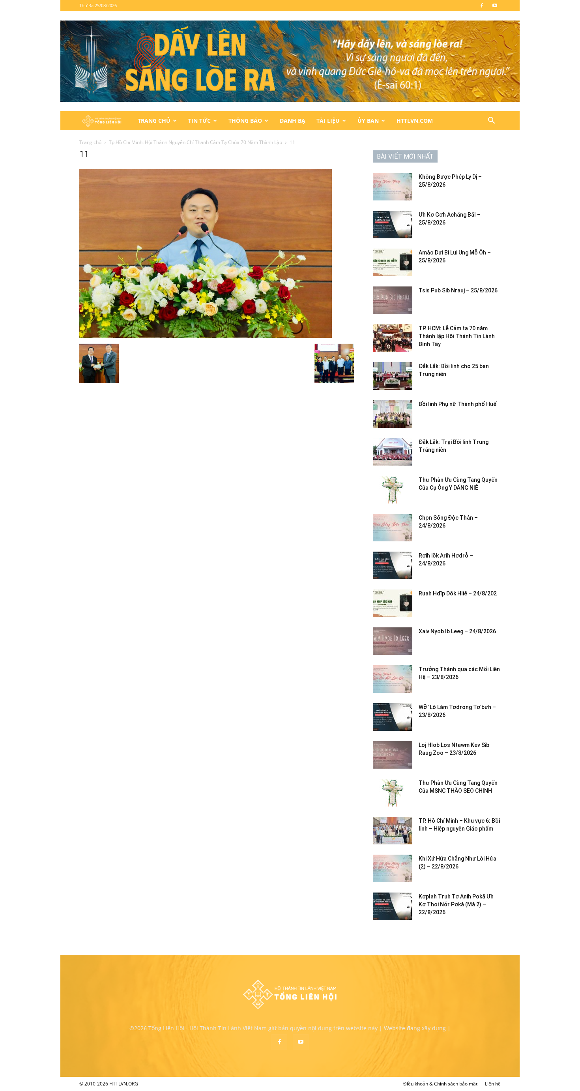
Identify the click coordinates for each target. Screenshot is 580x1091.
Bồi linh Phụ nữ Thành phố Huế (457, 404)
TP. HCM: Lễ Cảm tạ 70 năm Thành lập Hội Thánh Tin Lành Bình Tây (457, 336)
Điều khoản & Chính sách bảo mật (440, 1083)
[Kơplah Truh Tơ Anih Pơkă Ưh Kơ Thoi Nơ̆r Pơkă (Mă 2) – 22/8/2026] (392, 906)
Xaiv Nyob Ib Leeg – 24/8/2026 (457, 631)
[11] (205, 335)
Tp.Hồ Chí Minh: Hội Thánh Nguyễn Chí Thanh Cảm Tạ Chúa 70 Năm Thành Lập (195, 142)
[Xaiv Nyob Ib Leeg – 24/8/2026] (392, 641)
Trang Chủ (154, 120)
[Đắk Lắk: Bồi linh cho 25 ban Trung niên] (392, 376)
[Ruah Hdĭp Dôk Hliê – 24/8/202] (392, 603)
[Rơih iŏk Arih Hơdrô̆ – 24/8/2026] (392, 565)
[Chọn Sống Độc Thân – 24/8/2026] (392, 527)
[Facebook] (482, 5)
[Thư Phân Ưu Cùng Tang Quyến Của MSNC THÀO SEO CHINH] (392, 793)
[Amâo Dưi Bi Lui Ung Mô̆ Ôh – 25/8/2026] (392, 262)
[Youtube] (495, 5)
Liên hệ (493, 1083)
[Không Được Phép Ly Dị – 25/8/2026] (392, 186)
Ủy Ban (368, 120)
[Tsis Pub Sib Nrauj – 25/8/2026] (392, 300)
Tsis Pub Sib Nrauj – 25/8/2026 (458, 290)
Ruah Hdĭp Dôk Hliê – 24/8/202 (458, 593)
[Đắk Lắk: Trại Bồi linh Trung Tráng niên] (392, 452)
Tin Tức (199, 120)
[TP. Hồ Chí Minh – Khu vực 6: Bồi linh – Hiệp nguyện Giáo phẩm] (392, 830)
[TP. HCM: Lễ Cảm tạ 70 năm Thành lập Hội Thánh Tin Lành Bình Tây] (392, 338)
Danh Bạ (292, 120)
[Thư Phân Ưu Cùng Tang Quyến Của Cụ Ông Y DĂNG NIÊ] (392, 489)
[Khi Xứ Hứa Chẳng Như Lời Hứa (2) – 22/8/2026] (392, 868)
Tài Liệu (328, 120)
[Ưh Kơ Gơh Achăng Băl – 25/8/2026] (392, 224)
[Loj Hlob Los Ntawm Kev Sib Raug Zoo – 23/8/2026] (392, 755)
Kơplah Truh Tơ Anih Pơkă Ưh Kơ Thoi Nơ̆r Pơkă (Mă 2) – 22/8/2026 (456, 904)
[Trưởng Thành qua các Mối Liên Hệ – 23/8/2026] (392, 679)
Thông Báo (245, 120)
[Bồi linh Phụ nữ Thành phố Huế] (392, 414)
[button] (491, 121)
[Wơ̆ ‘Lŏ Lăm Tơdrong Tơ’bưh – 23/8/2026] (392, 717)
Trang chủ (90, 142)
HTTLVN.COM (415, 120)
